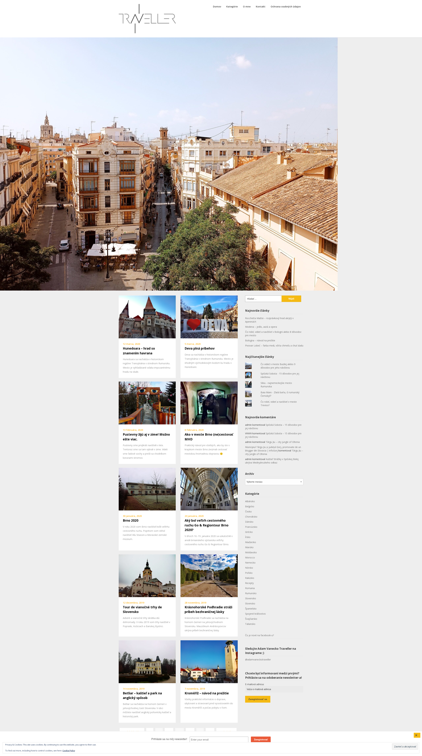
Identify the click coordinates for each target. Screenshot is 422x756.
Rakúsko (249, 577)
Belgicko (249, 506)
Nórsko (249, 567)
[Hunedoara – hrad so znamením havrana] (147, 316)
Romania (250, 588)
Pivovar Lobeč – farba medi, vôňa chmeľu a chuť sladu (274, 345)
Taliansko (250, 623)
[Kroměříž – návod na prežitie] (209, 661)
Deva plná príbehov (200, 348)
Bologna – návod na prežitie (260, 340)
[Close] (417, 735)
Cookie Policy (68, 750)
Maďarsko (250, 542)
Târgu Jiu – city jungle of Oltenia (283, 442)
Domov (217, 6)
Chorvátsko (251, 516)
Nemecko (250, 562)
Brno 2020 (130, 520)
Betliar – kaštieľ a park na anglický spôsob (142, 695)
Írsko (247, 537)
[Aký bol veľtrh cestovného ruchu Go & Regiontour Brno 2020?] (209, 488)
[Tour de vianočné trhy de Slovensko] (147, 575)
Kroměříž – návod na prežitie (207, 693)
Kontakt (260, 6)
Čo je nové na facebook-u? (259, 635)
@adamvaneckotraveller (258, 659)
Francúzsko (251, 526)
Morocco (250, 557)
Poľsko (249, 572)
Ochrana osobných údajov (286, 6)
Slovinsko (250, 603)
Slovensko (250, 598)
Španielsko (250, 608)
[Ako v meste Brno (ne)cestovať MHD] (209, 402)
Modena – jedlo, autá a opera (261, 326)
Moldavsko (251, 552)
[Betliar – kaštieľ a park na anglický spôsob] (147, 661)
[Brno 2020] (147, 488)
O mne (247, 6)
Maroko (249, 547)
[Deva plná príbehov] (209, 316)
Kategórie (232, 6)
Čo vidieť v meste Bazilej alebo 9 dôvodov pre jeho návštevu (278, 366)
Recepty (249, 583)
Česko (248, 511)
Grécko (249, 532)
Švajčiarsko (251, 618)
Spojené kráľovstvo (255, 613)
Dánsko (249, 521)
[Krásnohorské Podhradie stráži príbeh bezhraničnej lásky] (209, 575)
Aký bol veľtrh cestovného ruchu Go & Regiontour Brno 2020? (206, 525)
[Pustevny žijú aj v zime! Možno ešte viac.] (147, 402)
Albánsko (250, 501)
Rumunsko (250, 593)
